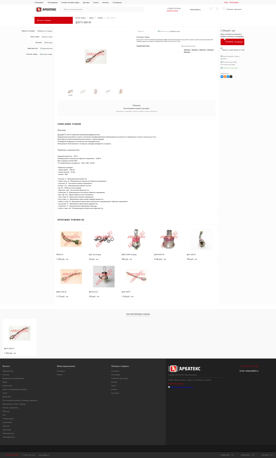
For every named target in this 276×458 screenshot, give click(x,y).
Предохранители (8, 371)
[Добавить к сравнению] (131, 36)
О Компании (38, 2)
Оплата (96, 2)
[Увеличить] (96, 56)
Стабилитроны (7, 422)
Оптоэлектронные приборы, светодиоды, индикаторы (20, 400)
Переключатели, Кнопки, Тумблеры (14, 404)
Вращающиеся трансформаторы (13, 378)
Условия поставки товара (70, 2)
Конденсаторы (7, 386)
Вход (226, 2)
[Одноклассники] (225, 76)
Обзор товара (34, 37)
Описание (38, 42)
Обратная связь (12, 455)
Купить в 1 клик (239, 50)
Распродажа (61, 371)
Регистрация (234, 2)
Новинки (59, 375)
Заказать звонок (172, 11)
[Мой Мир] (228, 76)
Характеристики (32, 48)
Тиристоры (6, 426)
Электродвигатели (9, 437)
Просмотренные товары (138, 314)
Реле (4, 415)
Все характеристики (188, 46)
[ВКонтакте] (222, 76)
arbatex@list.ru (252, 371)
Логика (5, 393)
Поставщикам (52, 2)
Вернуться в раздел (28, 31)
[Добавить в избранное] (131, 31)
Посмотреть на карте (175, 383)
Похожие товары (32, 54)
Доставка (86, 2)
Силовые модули (8, 419)
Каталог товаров (44, 20)
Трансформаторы (8, 433)
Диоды (5, 382)
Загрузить (187, 50)
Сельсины (6, 375)
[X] (231, 76)
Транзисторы (7, 430)
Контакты (105, 2)
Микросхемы (7, 397)
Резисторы (6, 411)
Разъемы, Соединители (10, 408)
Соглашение (117, 2)
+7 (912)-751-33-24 (29, 455)
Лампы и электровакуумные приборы (15, 389)
